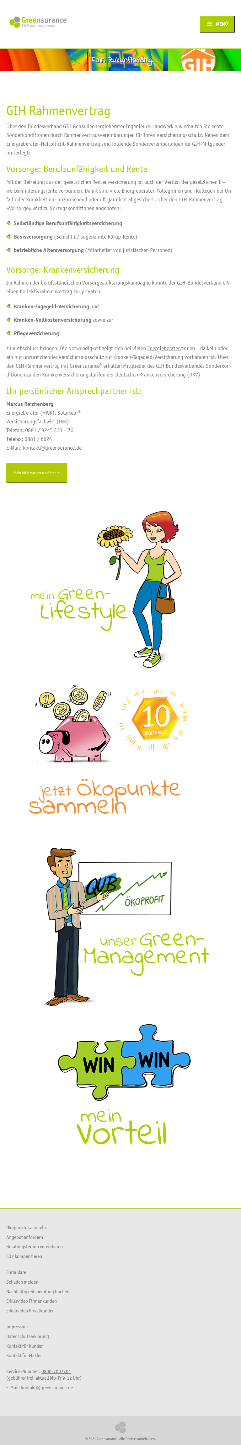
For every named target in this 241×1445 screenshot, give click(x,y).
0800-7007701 (56, 1371)
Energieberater (22, 144)
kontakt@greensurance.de (47, 1387)
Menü (222, 24)
